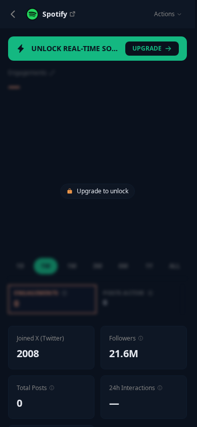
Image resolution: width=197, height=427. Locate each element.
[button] (140, 338)
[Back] (13, 14)
